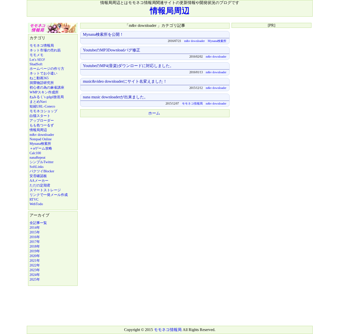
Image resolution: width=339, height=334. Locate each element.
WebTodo (36, 204)
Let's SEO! (37, 60)
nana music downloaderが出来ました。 (115, 97)
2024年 (35, 275)
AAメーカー (39, 181)
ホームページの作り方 (47, 69)
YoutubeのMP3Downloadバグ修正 (111, 50)
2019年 (35, 251)
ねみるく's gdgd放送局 (47, 97)
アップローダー (42, 120)
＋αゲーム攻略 (41, 148)
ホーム (154, 113)
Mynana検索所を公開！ (103, 34)
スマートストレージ (45, 190)
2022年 (35, 265)
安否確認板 (38, 176)
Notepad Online (41, 139)
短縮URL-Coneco (42, 106)
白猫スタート (40, 116)
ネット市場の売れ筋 (45, 50)
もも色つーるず (42, 125)
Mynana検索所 (40, 144)
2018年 (35, 246)
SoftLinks (36, 167)
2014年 (35, 227)
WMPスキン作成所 (44, 92)
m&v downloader (42, 135)
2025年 (35, 279)
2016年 (35, 237)
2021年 (35, 260)
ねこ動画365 (39, 78)
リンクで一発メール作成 (49, 195)
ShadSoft (36, 64)
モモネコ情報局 (42, 45)
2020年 (35, 256)
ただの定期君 (40, 185)
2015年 (35, 232)
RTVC (34, 199)
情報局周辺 (170, 10)
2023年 (35, 270)
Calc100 (35, 153)
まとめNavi (38, 102)
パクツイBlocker (42, 171)
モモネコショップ (43, 111)
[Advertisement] (154, 154)
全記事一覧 (38, 223)
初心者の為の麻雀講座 (47, 87)
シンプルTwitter (42, 162)
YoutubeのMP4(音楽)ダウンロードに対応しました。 (128, 66)
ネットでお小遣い (43, 73)
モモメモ (36, 55)
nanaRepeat (37, 157)
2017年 (35, 242)
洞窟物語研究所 (42, 83)
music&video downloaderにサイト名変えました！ (125, 81)
